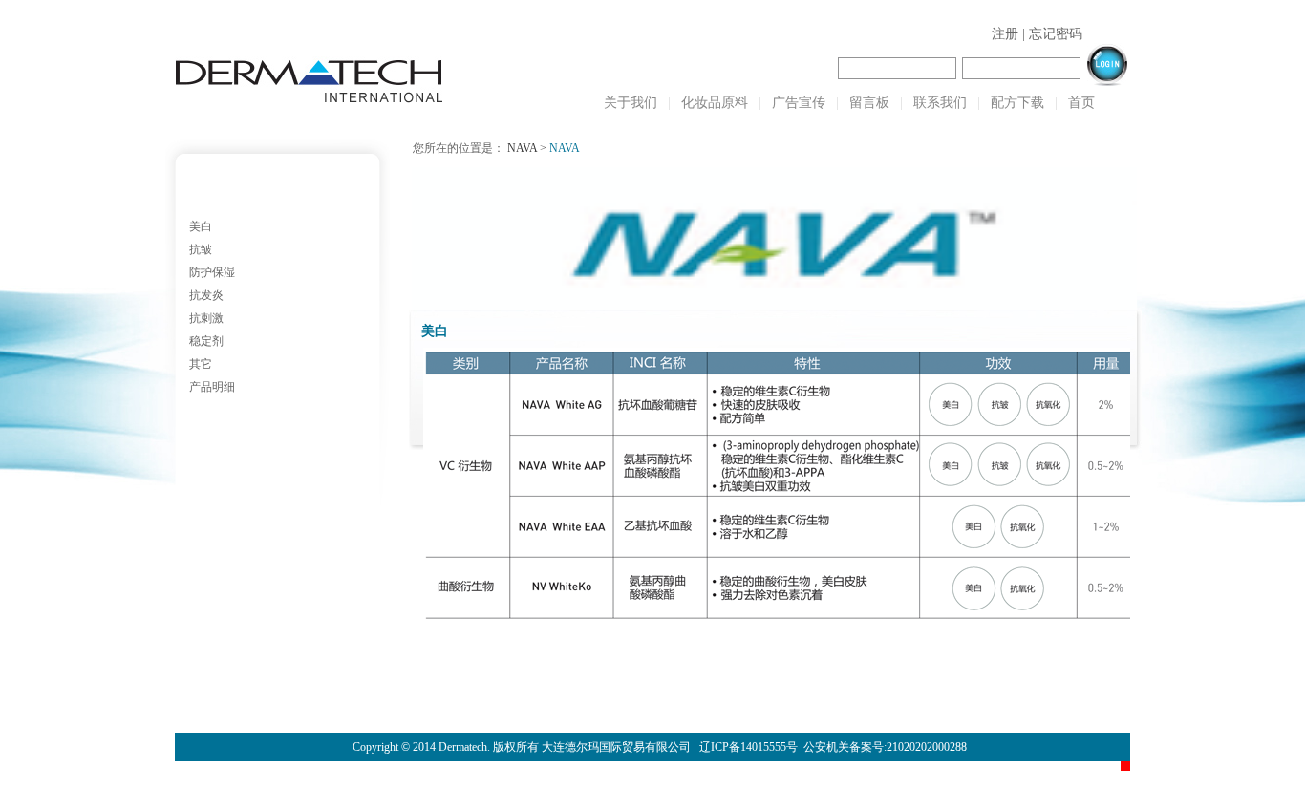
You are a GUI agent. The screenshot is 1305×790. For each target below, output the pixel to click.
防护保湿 (212, 272)
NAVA (522, 148)
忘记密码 (1055, 34)
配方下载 (1017, 103)
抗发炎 (206, 295)
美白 (200, 226)
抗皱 (200, 249)
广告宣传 (798, 103)
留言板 (869, 103)
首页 (1081, 103)
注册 (1005, 34)
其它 (200, 364)
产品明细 (212, 387)
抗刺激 (206, 318)
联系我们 (940, 103)
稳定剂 (206, 341)
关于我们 (630, 103)
